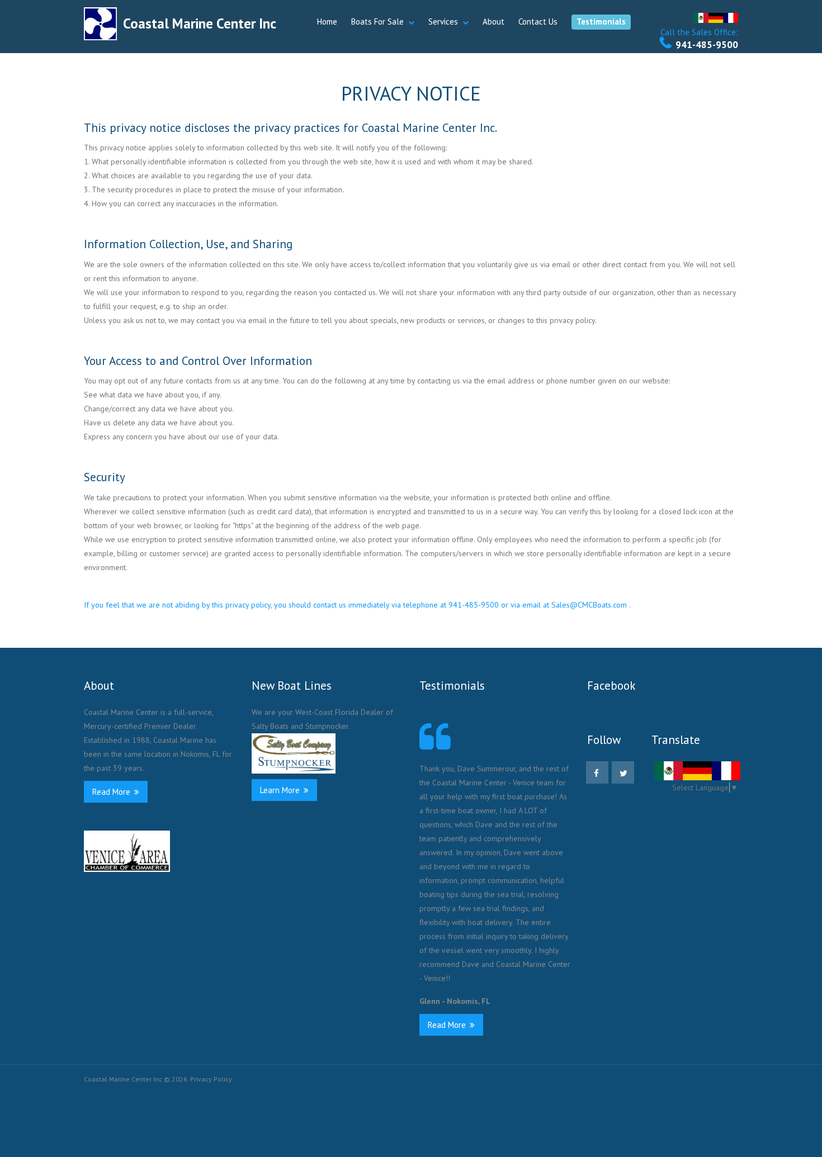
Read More (112, 791)
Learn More (281, 790)
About (493, 21)
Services (443, 21)
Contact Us (538, 21)
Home (327, 21)
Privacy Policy (211, 1079)
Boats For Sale (377, 21)
